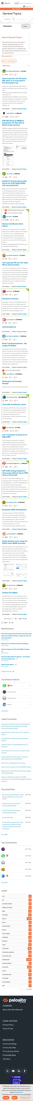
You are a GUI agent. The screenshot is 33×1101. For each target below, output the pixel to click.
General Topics (22, 108)
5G (3, 900)
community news (6, 956)
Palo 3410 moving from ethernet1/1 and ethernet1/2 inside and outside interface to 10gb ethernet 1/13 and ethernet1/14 (16, 636)
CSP (3, 985)
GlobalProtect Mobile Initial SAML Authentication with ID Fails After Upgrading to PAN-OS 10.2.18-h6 (16, 779)
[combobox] (9, 19)
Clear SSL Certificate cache (14, 404)
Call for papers (6, 933)
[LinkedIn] (19, 1071)
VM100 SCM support (7, 664)
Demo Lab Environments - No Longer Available (14, 344)
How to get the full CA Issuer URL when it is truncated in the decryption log (14, 80)
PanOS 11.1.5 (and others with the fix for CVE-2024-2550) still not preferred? (14, 183)
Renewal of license (10, 299)
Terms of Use (8, 1028)
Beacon (4, 929)
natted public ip (9, 327)
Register (16, 3)
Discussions (8, 26)
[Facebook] (24, 1071)
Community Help (9, 1047)
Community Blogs (10, 1044)
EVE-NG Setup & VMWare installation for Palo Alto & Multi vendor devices (13, 123)
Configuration (6, 959)
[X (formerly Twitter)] (7, 1071)
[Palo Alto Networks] (16, 1000)
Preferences (25, 1098)
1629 (20, 618)
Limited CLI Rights (10, 593)
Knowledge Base (9, 1055)
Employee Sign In (28, 3)
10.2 (3, 896)
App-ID (4, 918)
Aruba (4, 922)
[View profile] (4, 71)
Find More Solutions (7, 671)
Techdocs (6, 1059)
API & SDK (5, 915)
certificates (5, 937)
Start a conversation (8, 61)
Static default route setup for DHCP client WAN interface (14, 542)
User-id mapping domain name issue (15, 763)
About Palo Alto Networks (13, 1010)
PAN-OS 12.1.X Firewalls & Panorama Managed (14, 643)
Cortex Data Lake (6, 974)
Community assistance (8, 952)
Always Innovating (7, 907)
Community (5, 948)
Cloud (3, 944)
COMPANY (7, 1006)
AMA (3, 911)
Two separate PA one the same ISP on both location (15, 264)
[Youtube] (13, 1071)
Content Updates (6, 963)
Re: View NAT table (7, 817)
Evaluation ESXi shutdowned (14, 510)
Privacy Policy (19, 1092)
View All (3, 711)
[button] (6, 1098)
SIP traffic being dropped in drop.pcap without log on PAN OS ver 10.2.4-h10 (15, 473)
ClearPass (4, 941)
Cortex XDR (5, 978)
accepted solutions (7, 903)
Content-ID (5, 967)
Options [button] (25, 26)
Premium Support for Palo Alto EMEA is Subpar (15, 649)
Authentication (6, 926)
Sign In (22, 3)
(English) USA (28, 6)
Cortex (4, 970)
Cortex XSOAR (6, 982)
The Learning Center (11, 1051)
